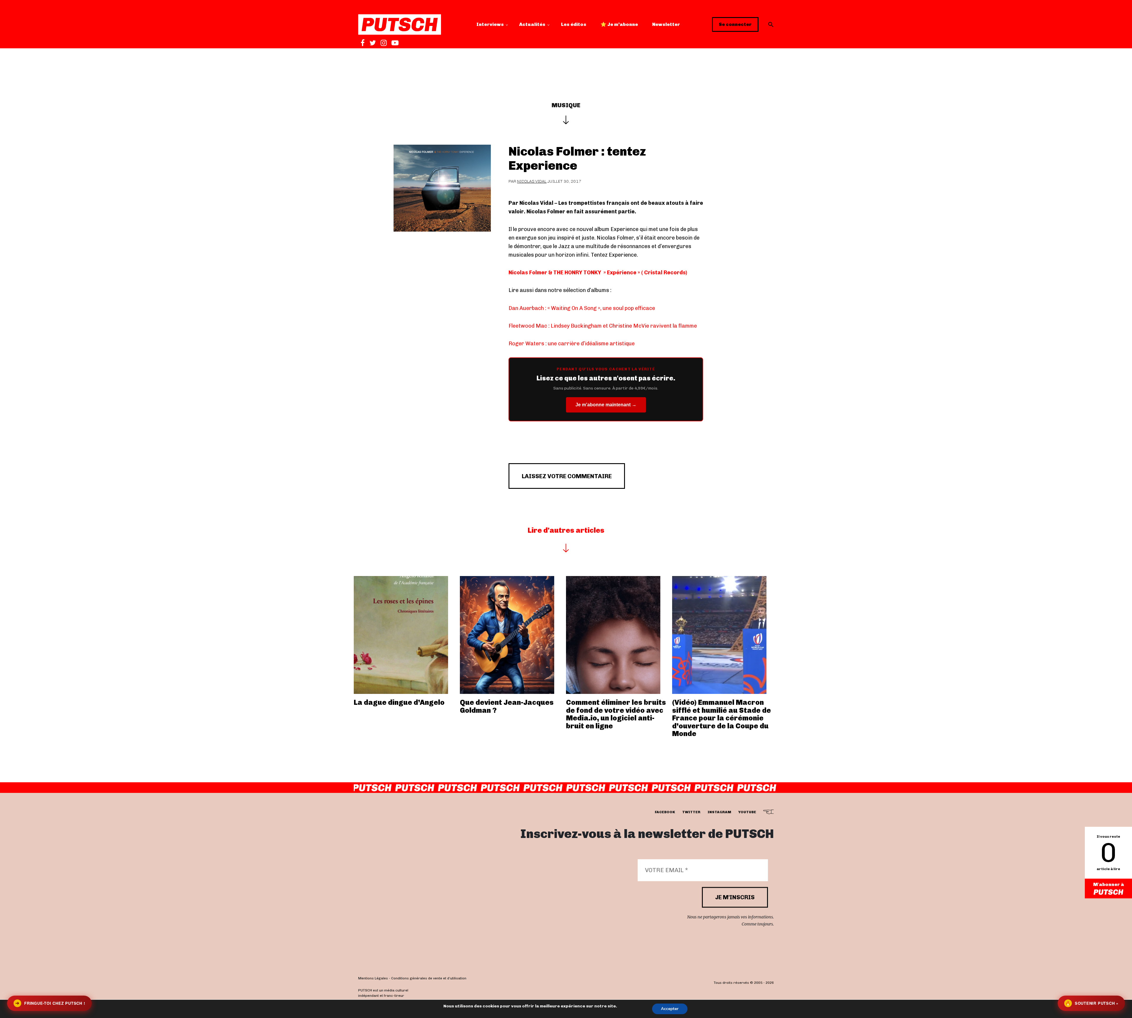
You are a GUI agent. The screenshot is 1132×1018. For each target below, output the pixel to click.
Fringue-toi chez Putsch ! (50, 1003)
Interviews (490, 24)
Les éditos (573, 24)
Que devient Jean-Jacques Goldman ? (507, 706)
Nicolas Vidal (532, 181)
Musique (566, 105)
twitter (691, 812)
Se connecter (735, 24)
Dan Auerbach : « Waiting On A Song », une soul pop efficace (582, 308)
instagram (719, 812)
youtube (747, 812)
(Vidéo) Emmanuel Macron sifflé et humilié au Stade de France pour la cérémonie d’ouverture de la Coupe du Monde (721, 718)
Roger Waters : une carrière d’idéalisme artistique (572, 343)
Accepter (670, 1009)
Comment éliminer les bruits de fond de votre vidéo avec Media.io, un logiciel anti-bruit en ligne (616, 714)
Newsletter (666, 24)
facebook (665, 812)
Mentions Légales (373, 978)
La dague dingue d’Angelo (399, 702)
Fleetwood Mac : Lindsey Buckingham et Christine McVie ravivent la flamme (603, 326)
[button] (771, 24)
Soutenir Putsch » (1091, 1003)
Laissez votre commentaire (567, 476)
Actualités (532, 24)
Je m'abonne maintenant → (605, 404)
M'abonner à (1108, 884)
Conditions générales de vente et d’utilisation (428, 978)
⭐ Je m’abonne (619, 24)
